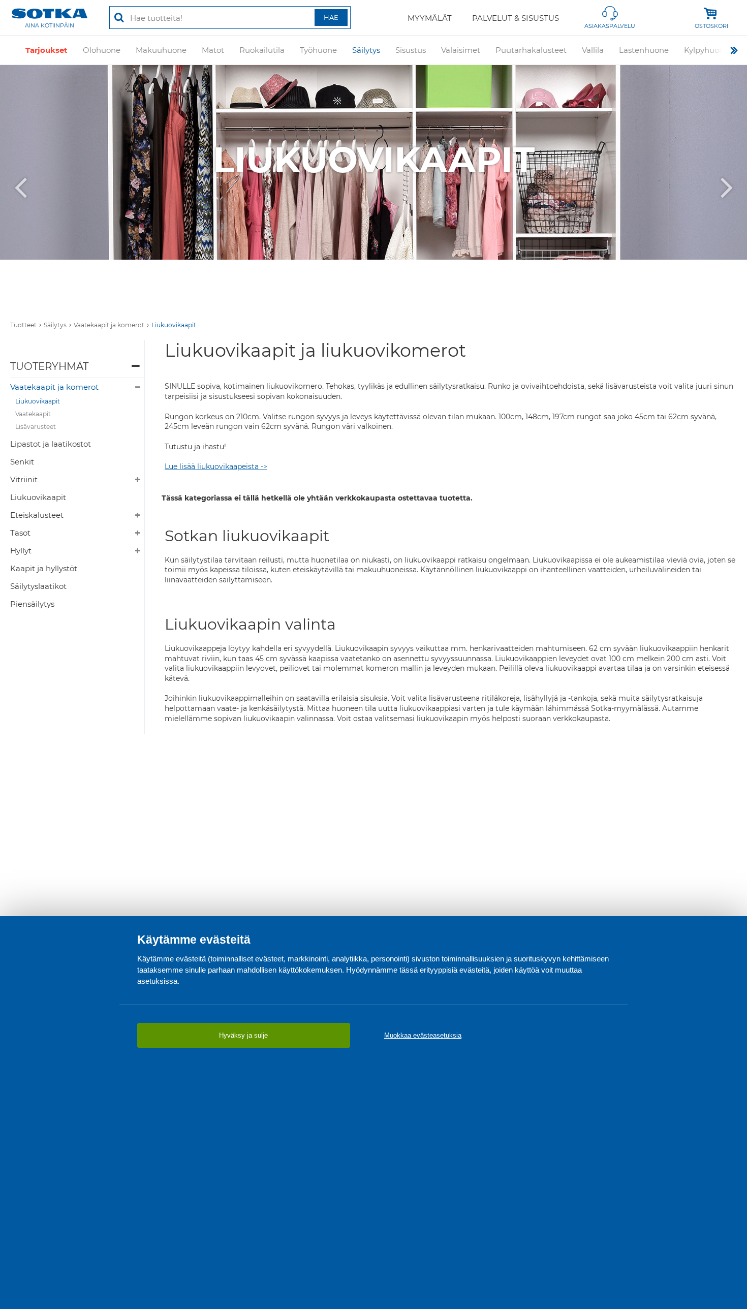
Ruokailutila (262, 50)
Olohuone (101, 50)
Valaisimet (460, 50)
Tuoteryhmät (49, 366)
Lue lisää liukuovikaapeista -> (216, 466)
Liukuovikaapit (173, 325)
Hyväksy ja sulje (243, 1035)
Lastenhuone (644, 50)
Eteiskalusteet (37, 515)
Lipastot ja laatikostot (50, 444)
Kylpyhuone (706, 50)
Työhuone (318, 50)
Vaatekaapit (33, 414)
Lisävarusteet (35, 426)
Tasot (20, 533)
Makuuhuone (161, 50)
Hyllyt (21, 550)
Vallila (593, 50)
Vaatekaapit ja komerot (109, 325)
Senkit (22, 461)
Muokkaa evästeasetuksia (422, 1035)
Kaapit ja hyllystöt (43, 568)
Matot (213, 50)
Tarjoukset (46, 50)
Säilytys (366, 50)
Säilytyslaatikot (38, 586)
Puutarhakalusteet (531, 50)
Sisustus (410, 50)
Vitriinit (24, 479)
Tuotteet (23, 325)
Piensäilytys (32, 604)
